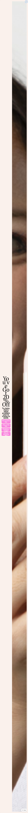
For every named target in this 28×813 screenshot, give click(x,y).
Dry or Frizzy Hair (6, 421)
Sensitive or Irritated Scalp (6, 429)
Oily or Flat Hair (6, 425)
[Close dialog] (26, 2)
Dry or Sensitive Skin (6, 434)
